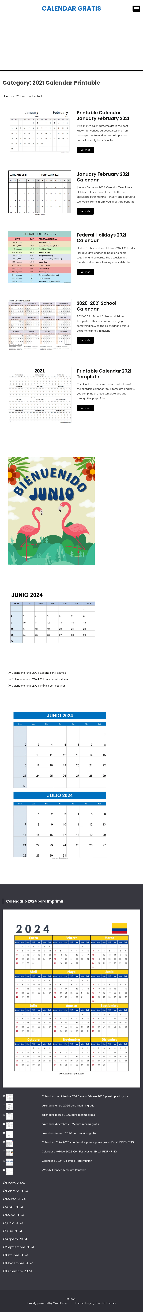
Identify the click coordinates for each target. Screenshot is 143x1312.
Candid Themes (106, 1303)
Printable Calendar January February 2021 (103, 116)
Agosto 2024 (16, 1239)
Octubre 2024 (17, 1255)
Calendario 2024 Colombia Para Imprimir (67, 1160)
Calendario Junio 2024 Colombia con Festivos (40, 679)
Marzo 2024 (16, 1199)
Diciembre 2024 (19, 1271)
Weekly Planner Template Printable (64, 1170)
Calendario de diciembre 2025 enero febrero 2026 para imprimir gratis (85, 1096)
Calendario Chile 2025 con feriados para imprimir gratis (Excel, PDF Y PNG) (88, 1142)
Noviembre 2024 (19, 1263)
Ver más (85, 149)
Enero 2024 (15, 1183)
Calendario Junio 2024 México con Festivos (39, 685)
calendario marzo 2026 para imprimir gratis (68, 1114)
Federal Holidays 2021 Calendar (101, 238)
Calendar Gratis (71, 8)
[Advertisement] (71, 44)
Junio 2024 (15, 1223)
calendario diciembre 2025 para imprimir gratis (70, 1124)
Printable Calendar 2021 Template (104, 374)
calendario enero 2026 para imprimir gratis (68, 1105)
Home (6, 96)
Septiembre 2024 (20, 1247)
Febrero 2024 (17, 1191)
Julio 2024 (14, 1231)
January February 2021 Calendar (103, 177)
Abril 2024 (14, 1207)
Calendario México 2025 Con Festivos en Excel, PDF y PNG (79, 1151)
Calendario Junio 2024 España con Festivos (39, 672)
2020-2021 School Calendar (96, 306)
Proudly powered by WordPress (47, 1303)
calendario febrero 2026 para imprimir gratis (69, 1133)
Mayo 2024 (15, 1215)
